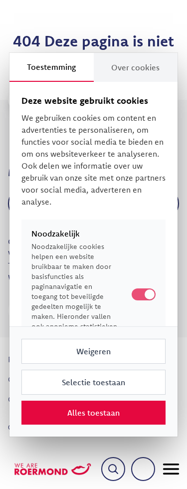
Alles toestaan (93, 413)
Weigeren (93, 351)
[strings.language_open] (143, 469)
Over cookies (135, 67)
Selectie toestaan (93, 382)
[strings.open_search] (113, 469)
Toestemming (51, 67)
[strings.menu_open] (171, 469)
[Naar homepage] (52, 469)
